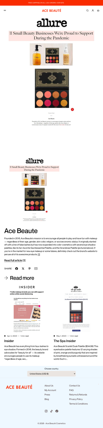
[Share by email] (36, 268)
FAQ (71, 390)
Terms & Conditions (78, 403)
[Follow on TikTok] (51, 411)
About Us (49, 385)
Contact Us (74, 385)
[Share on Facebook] (16, 268)
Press (47, 394)
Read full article (13, 260)
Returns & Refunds (78, 394)
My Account (50, 390)
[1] (39, 254)
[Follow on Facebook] (56, 411)
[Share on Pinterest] (29, 268)
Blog (47, 399)
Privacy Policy (76, 399)
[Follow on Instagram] (46, 411)
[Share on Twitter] (23, 268)
